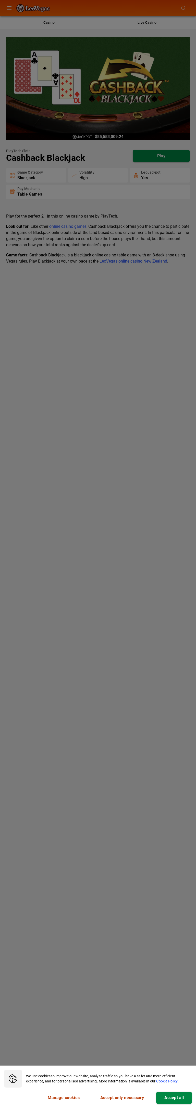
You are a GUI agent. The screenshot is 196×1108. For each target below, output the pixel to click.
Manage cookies (64, 1097)
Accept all (174, 1097)
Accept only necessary (122, 1097)
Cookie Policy (167, 1081)
